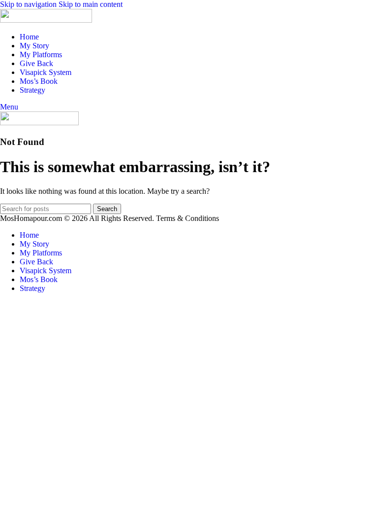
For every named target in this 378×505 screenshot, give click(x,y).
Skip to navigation (29, 4)
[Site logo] (46, 20)
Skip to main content (91, 4)
